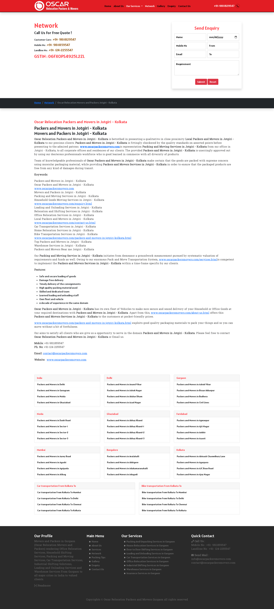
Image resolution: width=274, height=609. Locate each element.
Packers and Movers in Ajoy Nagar (193, 474)
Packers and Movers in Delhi (51, 384)
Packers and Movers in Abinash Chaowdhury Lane (201, 456)
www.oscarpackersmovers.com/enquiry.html (63, 204)
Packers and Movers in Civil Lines (193, 402)
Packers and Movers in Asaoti (191, 438)
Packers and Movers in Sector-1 (52, 426)
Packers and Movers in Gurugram (53, 390)
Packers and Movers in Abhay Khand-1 (125, 426)
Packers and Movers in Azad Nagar (124, 402)
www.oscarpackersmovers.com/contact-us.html (64, 223)
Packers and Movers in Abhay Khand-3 (125, 438)
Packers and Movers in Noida (51, 396)
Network (150, 6)
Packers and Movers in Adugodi (122, 474)
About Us (119, 6)
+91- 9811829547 (64, 39)
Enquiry (172, 6)
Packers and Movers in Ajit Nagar (193, 426)
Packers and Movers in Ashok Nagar (124, 390)
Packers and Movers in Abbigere (122, 462)
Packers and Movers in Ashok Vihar (194, 384)
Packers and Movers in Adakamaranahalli (127, 468)
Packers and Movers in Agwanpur (193, 420)
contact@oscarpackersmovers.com (65, 354)
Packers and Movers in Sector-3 (52, 438)
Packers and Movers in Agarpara (192, 462)
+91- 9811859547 (58, 45)
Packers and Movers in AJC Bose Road (195, 468)
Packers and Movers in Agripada (53, 468)
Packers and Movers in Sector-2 (52, 432)
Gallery (161, 6)
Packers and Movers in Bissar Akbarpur (196, 390)
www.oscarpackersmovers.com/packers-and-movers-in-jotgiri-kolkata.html (82, 238)
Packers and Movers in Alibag (51, 474)
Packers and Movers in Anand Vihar (124, 384)
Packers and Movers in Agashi (51, 462)
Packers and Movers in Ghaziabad (53, 402)
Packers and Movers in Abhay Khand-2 (125, 432)
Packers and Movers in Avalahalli (123, 456)
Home (107, 6)
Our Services (133, 6)
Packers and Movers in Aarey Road (54, 456)
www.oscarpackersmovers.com (54, 189)
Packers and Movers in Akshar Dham (124, 396)
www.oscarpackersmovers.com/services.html (188, 260)
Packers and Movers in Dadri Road (54, 420)
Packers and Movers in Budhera (192, 396)
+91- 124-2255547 (61, 50)
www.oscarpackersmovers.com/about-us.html (180, 313)
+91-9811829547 (224, 6)
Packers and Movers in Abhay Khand (124, 420)
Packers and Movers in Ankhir (191, 432)
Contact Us (184, 6)
